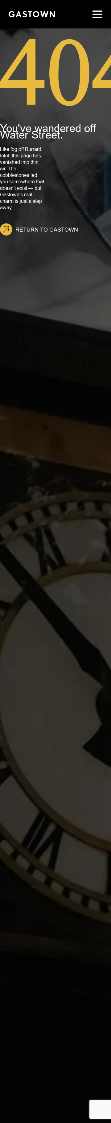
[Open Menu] (97, 14)
